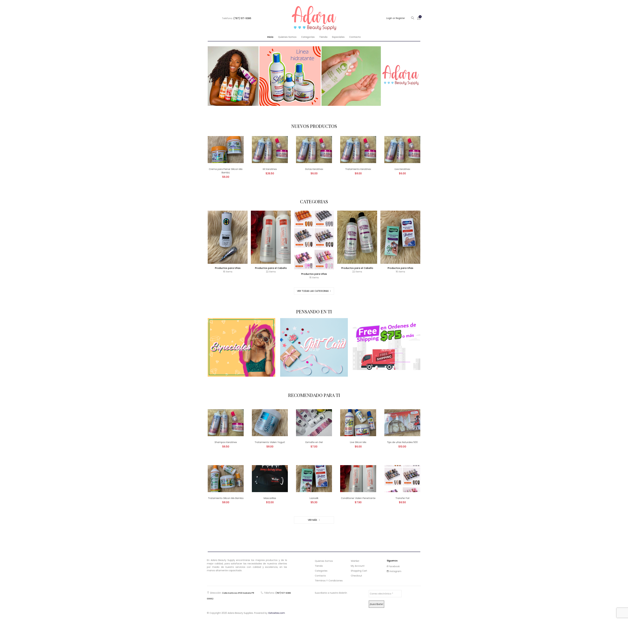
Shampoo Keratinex (226, 442)
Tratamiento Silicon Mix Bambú (226, 498)
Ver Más (313, 520)
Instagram (395, 571)
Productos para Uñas (228, 268)
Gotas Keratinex (314, 169)
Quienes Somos (287, 37)
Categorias (308, 37)
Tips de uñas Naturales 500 (402, 442)
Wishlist (355, 561)
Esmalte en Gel (314, 442)
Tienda (323, 37)
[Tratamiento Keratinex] (358, 149)
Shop (241, 349)
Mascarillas (270, 498)
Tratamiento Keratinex (358, 169)
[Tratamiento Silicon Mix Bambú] (226, 478)
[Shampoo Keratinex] (226, 422)
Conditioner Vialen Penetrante (358, 498)
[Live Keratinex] (402, 149)
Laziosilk (314, 498)
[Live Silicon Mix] (358, 422)
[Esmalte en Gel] (314, 422)
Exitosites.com (277, 613)
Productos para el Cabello (271, 268)
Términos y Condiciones (329, 580)
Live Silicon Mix (358, 442)
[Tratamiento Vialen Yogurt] (270, 422)
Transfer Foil (402, 498)
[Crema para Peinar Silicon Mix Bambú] (226, 149)
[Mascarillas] (270, 478)
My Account (358, 566)
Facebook (394, 566)
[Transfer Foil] (402, 478)
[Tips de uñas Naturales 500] (402, 422)
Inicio (270, 37)
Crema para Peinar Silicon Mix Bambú (226, 170)
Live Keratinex (402, 169)
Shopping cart (359, 570)
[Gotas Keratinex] (314, 149)
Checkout (356, 575)
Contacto (355, 37)
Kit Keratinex (270, 169)
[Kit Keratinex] (270, 149)
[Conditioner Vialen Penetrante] (358, 478)
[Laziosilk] (314, 478)
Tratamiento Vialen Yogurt (270, 442)
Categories (321, 570)
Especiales (338, 37)
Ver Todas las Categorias (313, 291)
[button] (418, 18)
